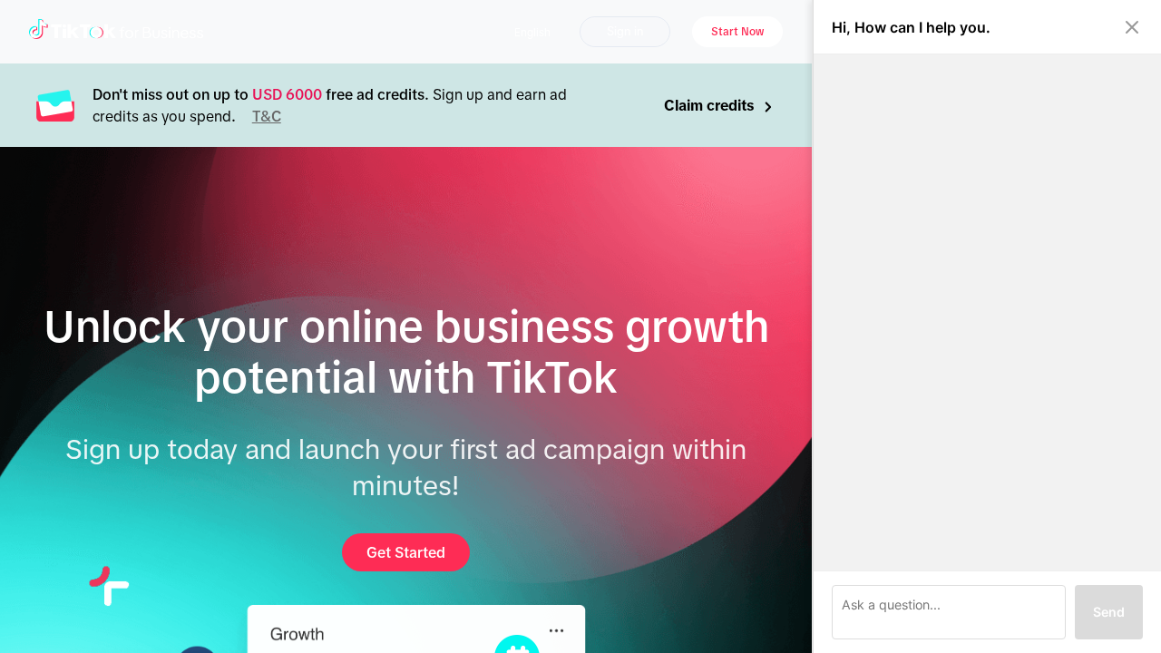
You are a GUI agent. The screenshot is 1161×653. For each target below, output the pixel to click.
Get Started (405, 552)
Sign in (625, 31)
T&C (266, 116)
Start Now (737, 31)
